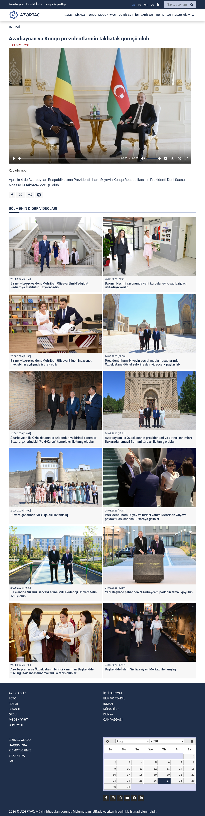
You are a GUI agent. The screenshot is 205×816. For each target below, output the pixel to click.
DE (152, 4)
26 (155, 780)
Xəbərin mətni (18, 170)
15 (193, 768)
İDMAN (108, 704)
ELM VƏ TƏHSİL (114, 698)
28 (180, 780)
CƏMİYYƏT (126, 14)
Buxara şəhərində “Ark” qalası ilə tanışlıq (39, 515)
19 (155, 774)
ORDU (92, 14)
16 (114, 774)
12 (155, 768)
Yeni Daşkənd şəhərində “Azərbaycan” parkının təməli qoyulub (149, 592)
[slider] (69, 158)
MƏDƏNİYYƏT (107, 14)
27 (168, 780)
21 (180, 774)
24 (128, 780)
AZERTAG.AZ (17, 693)
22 (193, 774)
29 (193, 780)
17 (128, 774)
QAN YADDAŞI (113, 719)
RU (139, 4)
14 (180, 768)
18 (141, 774)
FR (158, 4)
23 (114, 780)
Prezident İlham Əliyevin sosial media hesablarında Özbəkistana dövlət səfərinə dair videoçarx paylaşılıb (142, 362)
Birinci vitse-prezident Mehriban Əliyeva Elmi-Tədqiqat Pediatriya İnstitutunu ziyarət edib (49, 285)
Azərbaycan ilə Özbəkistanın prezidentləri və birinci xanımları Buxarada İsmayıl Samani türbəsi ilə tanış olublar (148, 439)
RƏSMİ (68, 14)
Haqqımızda (18, 745)
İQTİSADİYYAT (144, 14)
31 (128, 786)
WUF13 (160, 14)
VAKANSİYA (17, 756)
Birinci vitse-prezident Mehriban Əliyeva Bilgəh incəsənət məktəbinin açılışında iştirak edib (50, 362)
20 (168, 774)
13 (168, 768)
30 (114, 786)
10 (128, 768)
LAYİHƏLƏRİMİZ (177, 14)
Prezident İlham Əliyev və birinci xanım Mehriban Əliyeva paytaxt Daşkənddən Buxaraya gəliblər (146, 517)
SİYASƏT (81, 14)
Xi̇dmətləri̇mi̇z (20, 750)
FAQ (11, 761)
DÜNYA (108, 714)
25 (141, 780)
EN (146, 4)
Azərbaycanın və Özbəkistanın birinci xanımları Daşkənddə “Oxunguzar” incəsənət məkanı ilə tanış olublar (51, 671)
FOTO (12, 698)
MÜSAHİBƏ (111, 709)
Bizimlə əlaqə (20, 740)
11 (141, 768)
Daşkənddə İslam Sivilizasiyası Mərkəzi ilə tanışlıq (140, 669)
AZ (133, 4)
